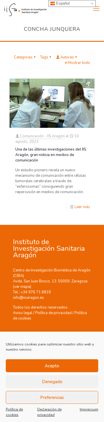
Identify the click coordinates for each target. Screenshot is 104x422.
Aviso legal (22, 312)
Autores (67, 57)
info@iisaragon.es (28, 297)
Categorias (23, 57)
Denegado (52, 382)
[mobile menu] (96, 9)
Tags (44, 57)
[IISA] (23, 8)
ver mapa (22, 286)
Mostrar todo (79, 62)
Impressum (89, 409)
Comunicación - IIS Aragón (42, 136)
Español (62, 3)
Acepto (52, 366)
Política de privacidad (53, 312)
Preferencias (52, 397)
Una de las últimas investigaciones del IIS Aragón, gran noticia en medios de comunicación (50, 155)
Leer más (82, 207)
